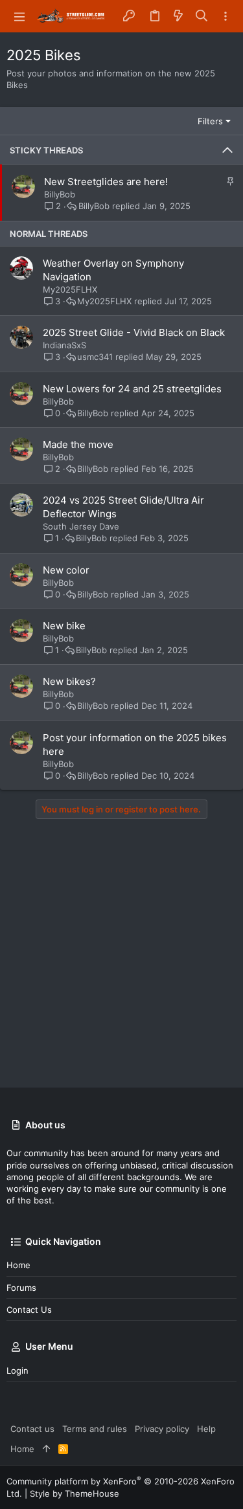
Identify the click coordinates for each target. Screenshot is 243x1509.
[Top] (46, 1449)
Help (206, 1429)
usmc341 (95, 357)
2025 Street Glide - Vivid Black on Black (134, 332)
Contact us (29, 1309)
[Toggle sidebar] (225, 16)
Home (18, 1265)
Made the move (78, 444)
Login (17, 1370)
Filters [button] (210, 121)
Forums (21, 1287)
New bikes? (69, 681)
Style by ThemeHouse (74, 1493)
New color (66, 570)
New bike (64, 626)
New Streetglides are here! (106, 181)
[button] (19, 16)
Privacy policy (162, 1429)
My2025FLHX (70, 289)
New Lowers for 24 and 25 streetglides (132, 389)
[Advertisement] (121, 953)
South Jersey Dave (81, 526)
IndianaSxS (64, 345)
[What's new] (178, 16)
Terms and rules (94, 1429)
